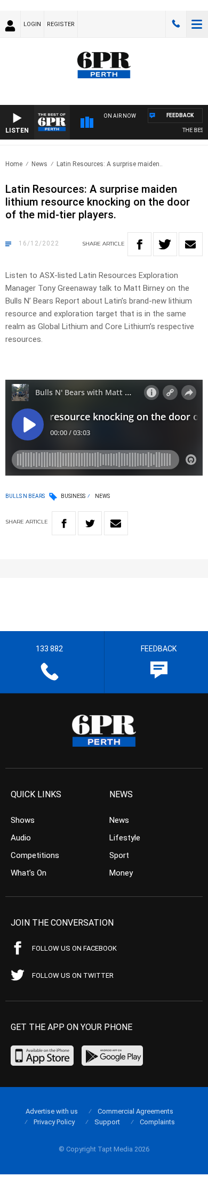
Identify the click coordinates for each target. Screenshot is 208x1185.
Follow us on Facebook (74, 948)
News (39, 164)
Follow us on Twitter (73, 975)
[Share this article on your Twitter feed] (165, 244)
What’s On (28, 873)
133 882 (176, 24)
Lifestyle (124, 838)
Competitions (35, 855)
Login (32, 24)
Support (107, 1122)
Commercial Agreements (135, 1111)
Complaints (157, 1122)
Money (121, 873)
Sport (119, 855)
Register (61, 24)
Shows (23, 820)
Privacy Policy (54, 1122)
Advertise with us (52, 1111)
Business (73, 496)
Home (13, 164)
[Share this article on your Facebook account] (139, 244)
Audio (21, 838)
